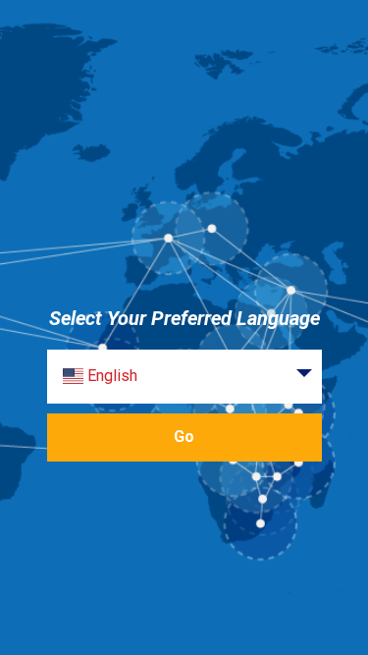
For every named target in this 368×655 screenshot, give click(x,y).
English (110, 375)
